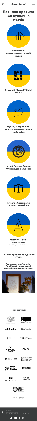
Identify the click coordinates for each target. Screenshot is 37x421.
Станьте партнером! (18, 398)
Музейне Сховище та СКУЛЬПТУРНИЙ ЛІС (18, 204)
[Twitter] (23, 418)
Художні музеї (18, 4)
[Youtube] (15, 418)
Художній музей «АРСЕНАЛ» (18, 241)
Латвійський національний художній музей (18, 53)
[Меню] (33, 4)
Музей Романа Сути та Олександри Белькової (18, 167)
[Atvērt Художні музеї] (3, 4)
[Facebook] (19, 418)
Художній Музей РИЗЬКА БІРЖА (18, 91)
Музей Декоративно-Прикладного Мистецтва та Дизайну (18, 129)
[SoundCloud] (11, 418)
